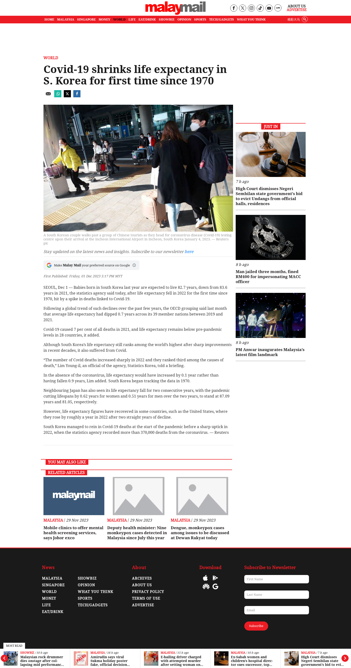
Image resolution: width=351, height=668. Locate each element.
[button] (134, 265)
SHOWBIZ (167, 19)
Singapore (53, 585)
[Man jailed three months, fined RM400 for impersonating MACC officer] (271, 237)
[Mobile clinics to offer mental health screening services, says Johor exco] (73, 496)
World (50, 58)
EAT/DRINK (147, 19)
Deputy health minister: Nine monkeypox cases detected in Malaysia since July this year (137, 532)
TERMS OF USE (146, 598)
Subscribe (256, 626)
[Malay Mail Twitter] (242, 8)
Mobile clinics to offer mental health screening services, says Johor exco (73, 532)
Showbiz (27, 652)
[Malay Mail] (175, 13)
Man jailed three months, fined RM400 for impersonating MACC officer (268, 276)
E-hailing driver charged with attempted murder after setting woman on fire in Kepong (181, 661)
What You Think (251, 19)
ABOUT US (142, 585)
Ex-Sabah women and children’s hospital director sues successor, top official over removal (252, 661)
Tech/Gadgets (93, 605)
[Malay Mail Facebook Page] (234, 8)
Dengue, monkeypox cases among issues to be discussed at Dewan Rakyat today (200, 532)
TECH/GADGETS (221, 19)
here (189, 251)
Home (49, 19)
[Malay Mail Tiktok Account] (260, 8)
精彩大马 (293, 19)
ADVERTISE (143, 605)
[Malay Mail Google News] (215, 590)
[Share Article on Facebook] (76, 96)
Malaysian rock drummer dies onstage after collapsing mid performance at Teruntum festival (41, 661)
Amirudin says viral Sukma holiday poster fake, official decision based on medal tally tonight (109, 661)
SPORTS (200, 19)
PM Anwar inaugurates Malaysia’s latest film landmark (270, 352)
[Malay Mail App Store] (205, 581)
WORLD (119, 19)
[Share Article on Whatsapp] (57, 96)
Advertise (297, 10)
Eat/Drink (53, 612)
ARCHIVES (142, 578)
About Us (297, 6)
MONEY (104, 19)
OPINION (184, 19)
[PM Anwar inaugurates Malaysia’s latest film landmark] (271, 315)
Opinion (86, 585)
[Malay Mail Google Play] (215, 581)
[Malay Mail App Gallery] (206, 590)
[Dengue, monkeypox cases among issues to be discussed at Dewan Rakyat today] (201, 496)
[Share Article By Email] (48, 96)
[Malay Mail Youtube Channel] (269, 8)
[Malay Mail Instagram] (251, 8)
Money (49, 598)
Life (46, 605)
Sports (85, 598)
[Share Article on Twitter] (67, 96)
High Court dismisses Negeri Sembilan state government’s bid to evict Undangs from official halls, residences (322, 661)
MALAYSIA (65, 19)
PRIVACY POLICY (148, 592)
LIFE (132, 19)
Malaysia (97, 652)
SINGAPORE (86, 19)
